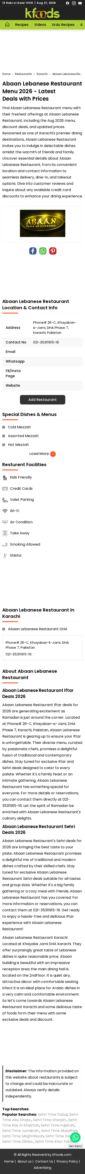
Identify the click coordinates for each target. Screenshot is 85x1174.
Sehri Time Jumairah (20, 1130)
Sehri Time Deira (59, 1136)
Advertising (42, 1167)
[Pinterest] (52, 251)
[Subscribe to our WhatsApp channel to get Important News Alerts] (75, 1137)
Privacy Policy (67, 1161)
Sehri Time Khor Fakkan (56, 1141)
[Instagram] (74, 3)
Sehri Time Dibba (17, 1141)
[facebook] (67, 3)
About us (24, 1161)
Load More (39, 453)
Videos (40, 24)
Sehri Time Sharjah (49, 1119)
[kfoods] (42, 13)
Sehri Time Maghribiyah (23, 1136)
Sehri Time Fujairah (57, 1125)
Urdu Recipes (63, 24)
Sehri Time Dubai (52, 1114)
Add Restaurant (42, 399)
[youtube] (80, 3)
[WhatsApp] (42, 251)
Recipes (22, 24)
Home (9, 1161)
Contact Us (44, 1161)
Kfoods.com (61, 1154)
